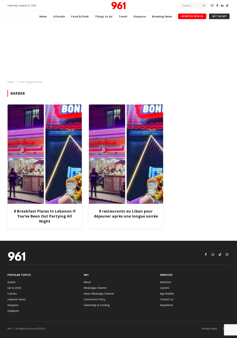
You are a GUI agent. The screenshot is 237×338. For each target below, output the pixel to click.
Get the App (219, 16)
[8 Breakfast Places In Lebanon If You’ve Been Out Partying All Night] (45, 154)
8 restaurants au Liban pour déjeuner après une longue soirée (126, 214)
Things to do (103, 16)
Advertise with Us (192, 16)
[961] (118, 5)
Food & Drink (80, 16)
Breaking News (162, 16)
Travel (123, 16)
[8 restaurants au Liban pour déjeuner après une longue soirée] (126, 154)
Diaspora (139, 16)
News (43, 16)
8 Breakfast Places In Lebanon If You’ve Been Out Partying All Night (45, 216)
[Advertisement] (118, 51)
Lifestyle (59, 16)
